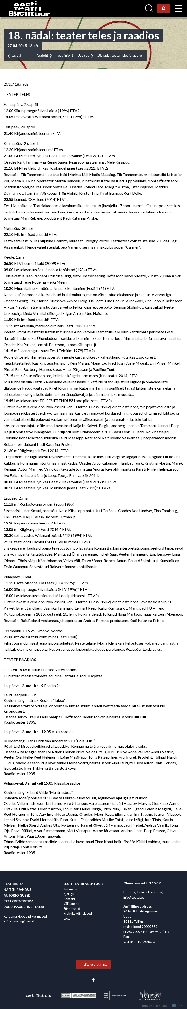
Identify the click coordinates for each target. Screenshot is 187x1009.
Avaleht (42, 55)
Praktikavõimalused (78, 913)
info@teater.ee (133, 897)
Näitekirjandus (17, 890)
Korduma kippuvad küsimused (25, 916)
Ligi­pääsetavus (130, 9)
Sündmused (72, 909)
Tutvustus (71, 889)
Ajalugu (69, 894)
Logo (67, 918)
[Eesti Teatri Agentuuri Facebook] (93, 979)
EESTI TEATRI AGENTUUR (83, 884)
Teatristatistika (18, 901)
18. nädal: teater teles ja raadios (120, 55)
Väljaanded (71, 904)
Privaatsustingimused (19, 921)
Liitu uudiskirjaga (95, 964)
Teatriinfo (63, 55)
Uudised (83, 55)
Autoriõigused (17, 895)
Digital (178, 1006)
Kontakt (69, 899)
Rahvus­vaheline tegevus (25, 907)
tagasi (16, 55)
